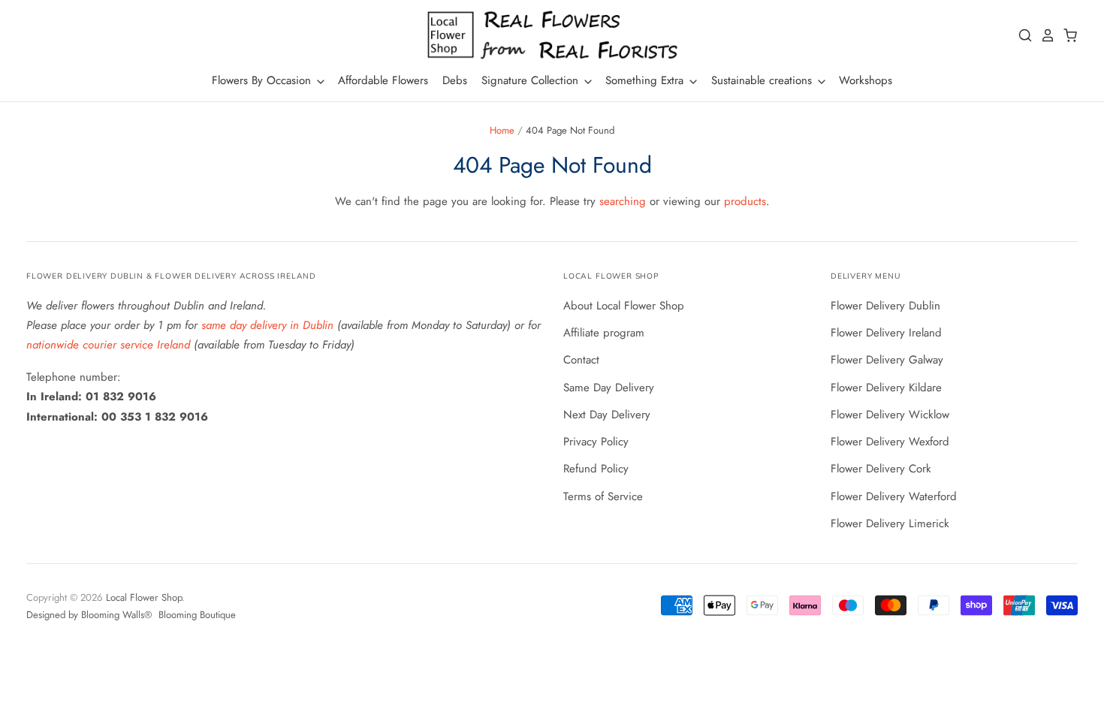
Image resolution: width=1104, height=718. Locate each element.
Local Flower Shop (144, 597)
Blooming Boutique (197, 615)
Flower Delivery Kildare (886, 387)
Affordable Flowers (383, 80)
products (745, 201)
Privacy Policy (596, 441)
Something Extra (646, 80)
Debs (454, 80)
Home (502, 130)
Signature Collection (531, 80)
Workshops (865, 80)
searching (622, 201)
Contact (581, 359)
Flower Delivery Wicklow (890, 414)
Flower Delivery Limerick (890, 523)
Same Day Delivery (608, 387)
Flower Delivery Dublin (885, 305)
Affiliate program (603, 332)
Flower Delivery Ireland (886, 332)
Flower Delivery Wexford (890, 441)
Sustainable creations (763, 80)
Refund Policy (596, 468)
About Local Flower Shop (623, 305)
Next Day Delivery (606, 414)
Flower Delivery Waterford (894, 496)
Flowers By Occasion (263, 80)
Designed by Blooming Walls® (90, 615)
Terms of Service (603, 496)
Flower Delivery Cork (881, 468)
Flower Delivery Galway (887, 359)
